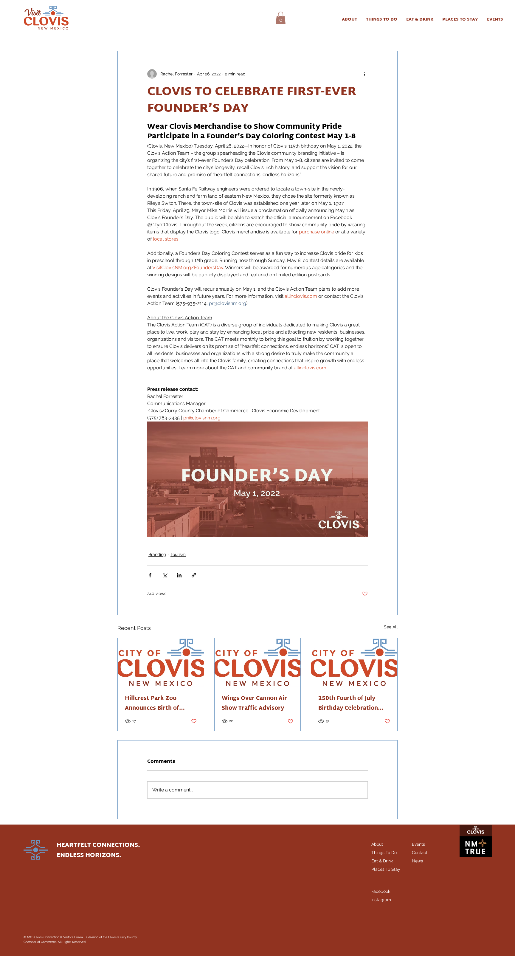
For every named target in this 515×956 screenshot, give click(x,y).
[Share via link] (194, 575)
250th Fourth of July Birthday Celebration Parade (348, 703)
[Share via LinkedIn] (179, 575)
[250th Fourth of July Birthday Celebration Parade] (354, 662)
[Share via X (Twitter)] (164, 575)
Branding (157, 554)
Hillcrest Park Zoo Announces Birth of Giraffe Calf (152, 703)
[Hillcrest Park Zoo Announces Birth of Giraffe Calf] (161, 662)
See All (391, 627)
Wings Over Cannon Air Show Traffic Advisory (254, 703)
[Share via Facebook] (150, 575)
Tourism (178, 554)
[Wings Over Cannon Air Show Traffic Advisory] (258, 662)
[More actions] (364, 74)
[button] (280, 18)
